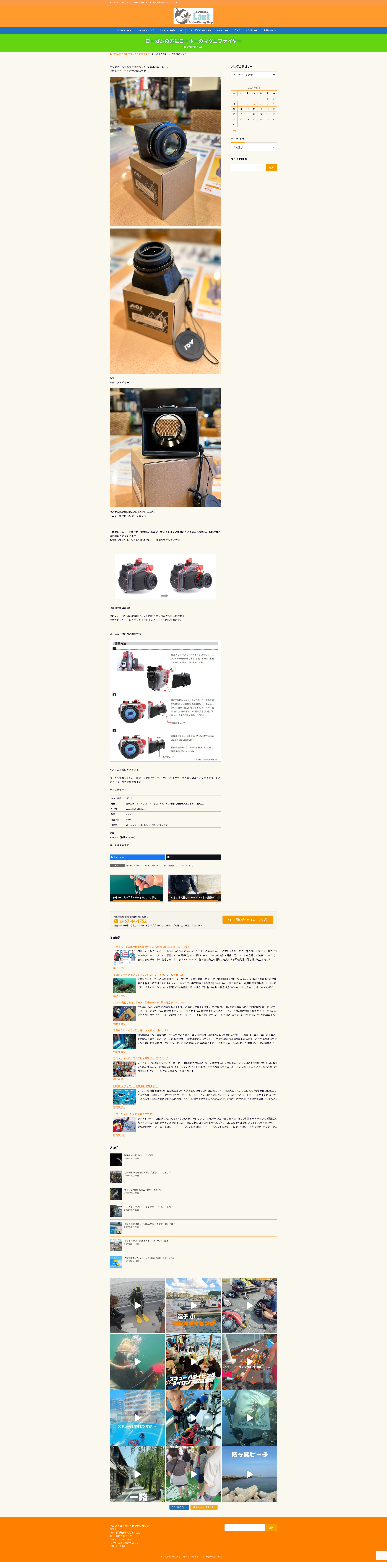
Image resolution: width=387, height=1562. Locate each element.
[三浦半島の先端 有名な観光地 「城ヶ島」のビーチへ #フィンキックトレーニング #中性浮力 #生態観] (249, 1474)
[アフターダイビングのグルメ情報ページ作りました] (124, 1069)
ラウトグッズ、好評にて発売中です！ (133, 1114)
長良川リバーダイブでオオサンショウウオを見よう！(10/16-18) (148, 974)
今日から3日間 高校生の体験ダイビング (143, 1189)
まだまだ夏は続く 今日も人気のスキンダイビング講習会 (151, 1224)
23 (274, 114)
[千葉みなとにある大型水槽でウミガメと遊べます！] (124, 1041)
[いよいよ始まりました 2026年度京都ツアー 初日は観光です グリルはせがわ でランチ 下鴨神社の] (193, 1474)
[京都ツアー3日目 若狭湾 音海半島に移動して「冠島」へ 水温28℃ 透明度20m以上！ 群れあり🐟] (249, 1418)
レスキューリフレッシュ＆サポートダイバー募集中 (148, 1206)
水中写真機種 (169, 865)
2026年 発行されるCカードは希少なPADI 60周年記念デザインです (149, 1002)
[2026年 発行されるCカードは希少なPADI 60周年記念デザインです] (124, 1013)
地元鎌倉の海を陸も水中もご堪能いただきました (147, 1172)
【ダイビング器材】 (186, 865)
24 (234, 119)
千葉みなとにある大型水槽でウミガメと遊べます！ (141, 1030)
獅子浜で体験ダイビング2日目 (138, 1155)
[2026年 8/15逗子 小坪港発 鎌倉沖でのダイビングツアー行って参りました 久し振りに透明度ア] (193, 1305)
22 (267, 114)
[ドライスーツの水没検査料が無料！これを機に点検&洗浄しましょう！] (124, 957)
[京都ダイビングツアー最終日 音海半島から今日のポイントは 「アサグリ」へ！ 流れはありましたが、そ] (193, 1418)
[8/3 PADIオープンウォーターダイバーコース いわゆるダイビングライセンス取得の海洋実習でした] (249, 1305)
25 (241, 119)
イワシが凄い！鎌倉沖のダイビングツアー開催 (146, 1241)
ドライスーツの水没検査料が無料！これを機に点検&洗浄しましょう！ (151, 946)
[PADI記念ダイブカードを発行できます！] (124, 1097)
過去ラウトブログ (133, 865)
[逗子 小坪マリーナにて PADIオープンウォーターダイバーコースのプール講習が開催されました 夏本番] (137, 1418)
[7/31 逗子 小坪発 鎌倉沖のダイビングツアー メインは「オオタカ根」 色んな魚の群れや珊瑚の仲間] (137, 1361)
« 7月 (233, 130)
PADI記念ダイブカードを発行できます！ (135, 1086)
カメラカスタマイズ (152, 865)
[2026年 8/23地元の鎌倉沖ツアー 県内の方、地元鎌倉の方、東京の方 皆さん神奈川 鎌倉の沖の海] (137, 1305)
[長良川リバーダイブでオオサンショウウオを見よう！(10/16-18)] (124, 985)
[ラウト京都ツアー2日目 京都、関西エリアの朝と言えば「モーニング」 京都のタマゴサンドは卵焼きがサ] (137, 1474)
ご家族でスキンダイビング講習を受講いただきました (149, 1258)
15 (267, 109)
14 (261, 109)
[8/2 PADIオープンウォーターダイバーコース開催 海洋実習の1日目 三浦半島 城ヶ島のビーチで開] (193, 1361)
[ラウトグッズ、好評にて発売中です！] (124, 1124)
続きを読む (119, 967)
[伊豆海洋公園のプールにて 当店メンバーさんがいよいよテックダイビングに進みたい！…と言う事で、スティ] (249, 1361)
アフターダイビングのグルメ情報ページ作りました (141, 1058)
